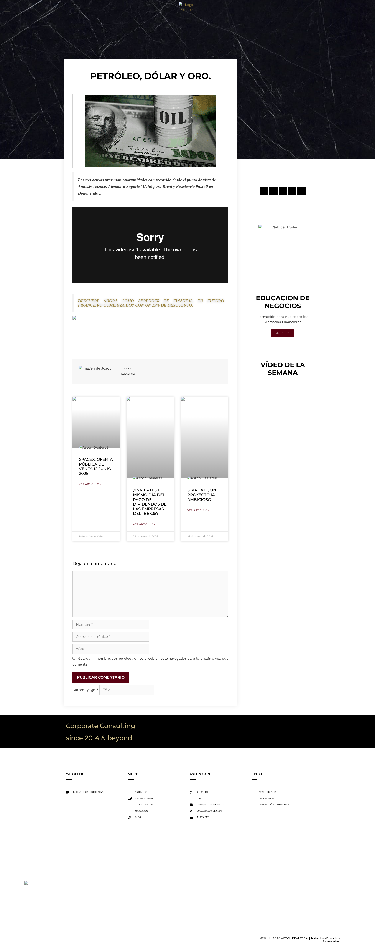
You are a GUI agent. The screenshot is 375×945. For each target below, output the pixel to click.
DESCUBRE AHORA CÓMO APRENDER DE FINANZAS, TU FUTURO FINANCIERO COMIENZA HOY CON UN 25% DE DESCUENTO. (151, 303)
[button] (6, 11)
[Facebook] (273, 191)
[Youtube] (301, 191)
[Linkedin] (292, 191)
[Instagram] (264, 191)
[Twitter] (283, 191)
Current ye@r (85, 690)
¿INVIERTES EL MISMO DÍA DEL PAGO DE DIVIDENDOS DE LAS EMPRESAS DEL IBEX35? (150, 502)
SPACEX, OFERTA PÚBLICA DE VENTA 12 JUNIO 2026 (96, 466)
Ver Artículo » (90, 484)
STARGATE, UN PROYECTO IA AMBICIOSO (201, 495)
